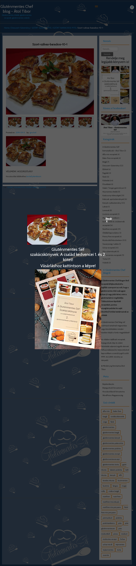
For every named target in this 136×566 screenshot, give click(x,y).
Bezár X (106, 218)
